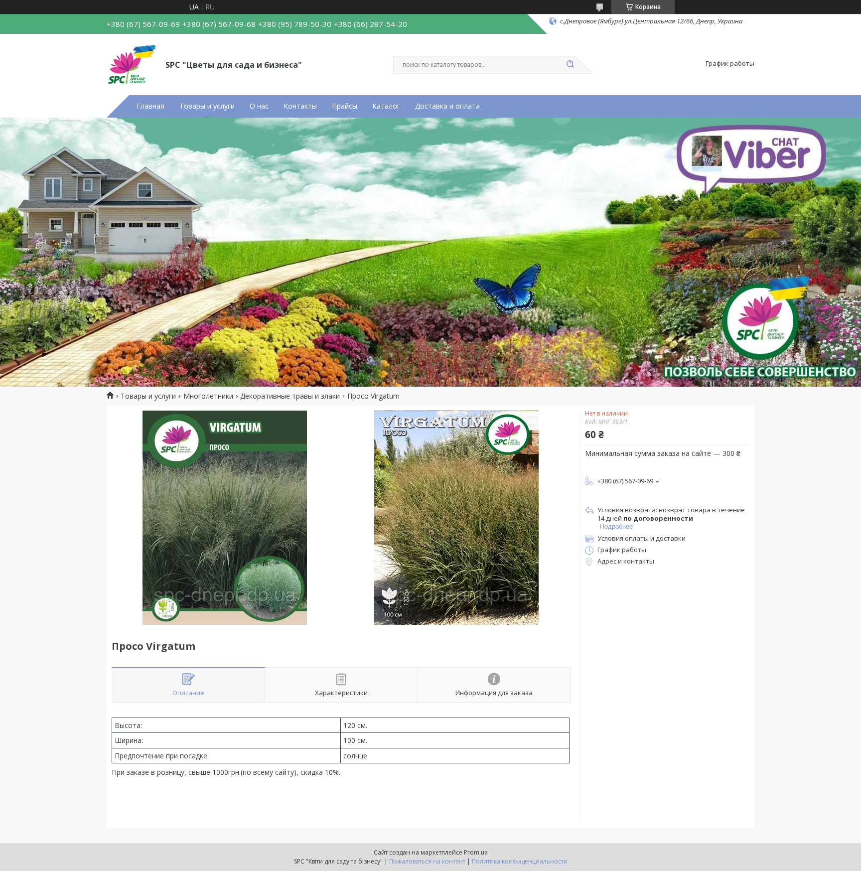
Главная (150, 106)
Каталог (386, 106)
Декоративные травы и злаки (290, 396)
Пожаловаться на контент (427, 861)
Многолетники (208, 396)
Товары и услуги (207, 106)
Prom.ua (476, 852)
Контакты (300, 106)
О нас (259, 106)
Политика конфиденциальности (520, 861)
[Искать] (570, 65)
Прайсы (344, 106)
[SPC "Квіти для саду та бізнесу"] (131, 64)
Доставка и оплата (447, 106)
